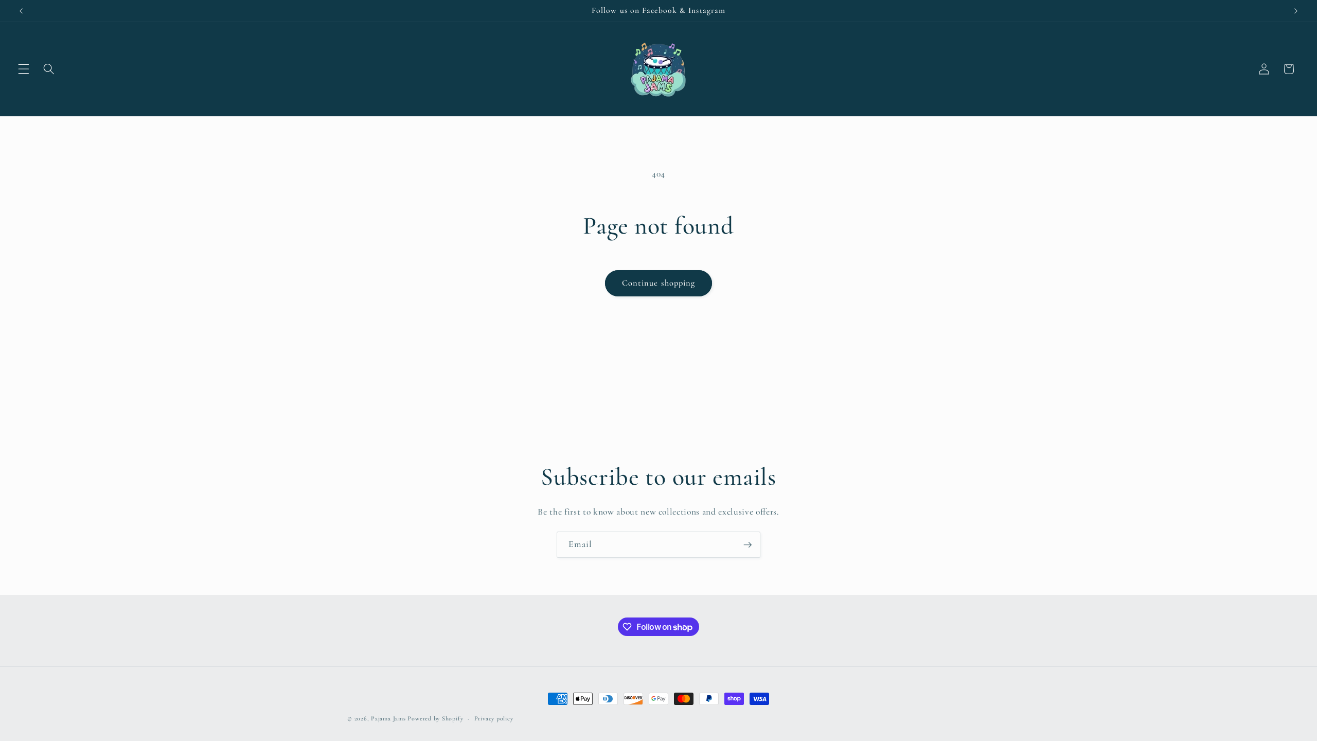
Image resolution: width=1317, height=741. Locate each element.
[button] (23, 69)
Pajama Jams (389, 718)
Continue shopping (659, 283)
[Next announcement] (1296, 11)
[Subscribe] (747, 545)
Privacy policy (493, 718)
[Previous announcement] (21, 11)
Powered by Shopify (435, 718)
